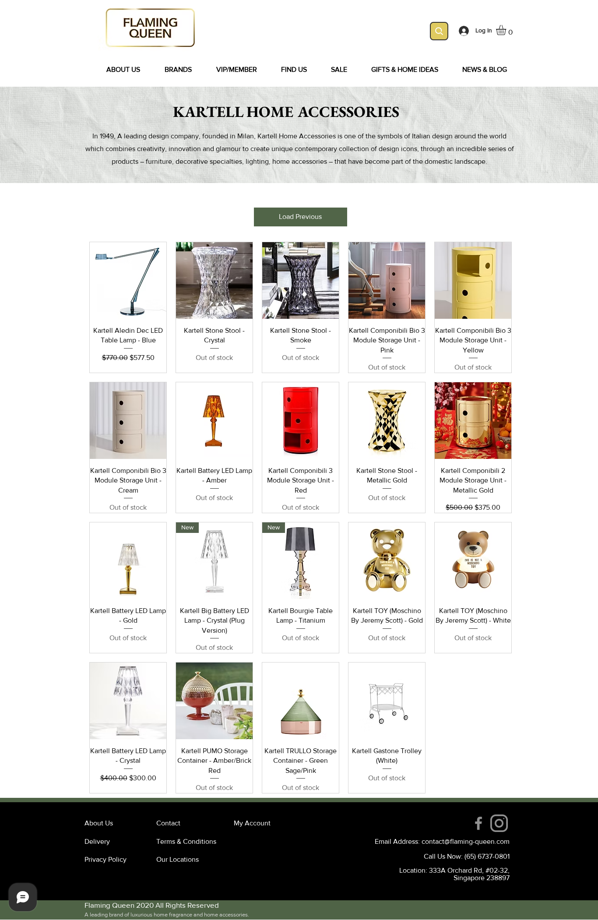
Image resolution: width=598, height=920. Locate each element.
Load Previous (300, 216)
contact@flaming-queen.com (466, 841)
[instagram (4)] (499, 823)
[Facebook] (478, 823)
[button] (507, 30)
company (185, 136)
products (125, 161)
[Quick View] (128, 280)
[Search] (439, 31)
